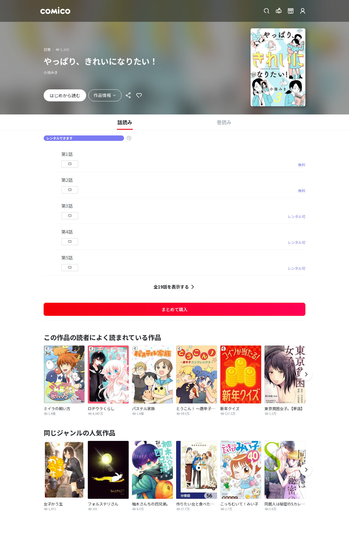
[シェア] (128, 95)
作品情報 (102, 95)
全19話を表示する (171, 286)
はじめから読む (65, 95)
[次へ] (306, 374)
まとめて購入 (174, 309)
